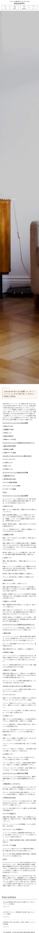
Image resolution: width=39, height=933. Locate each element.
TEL (5, 8)
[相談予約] (24, 7)
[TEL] (5, 7)
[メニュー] (33, 7)
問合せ (14, 8)
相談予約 (24, 8)
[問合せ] (15, 7)
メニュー (33, 8)
